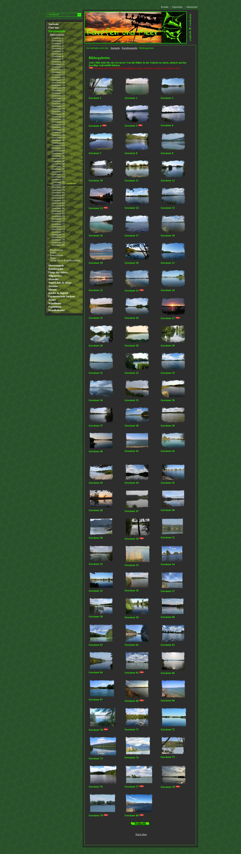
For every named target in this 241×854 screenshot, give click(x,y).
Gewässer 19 (58, 85)
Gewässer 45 (58, 153)
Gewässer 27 (58, 106)
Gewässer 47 (58, 158)
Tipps (53, 258)
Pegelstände (54, 307)
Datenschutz (192, 7)
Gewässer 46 (58, 156)
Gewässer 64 (58, 203)
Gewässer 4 (57, 46)
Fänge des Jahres (58, 272)
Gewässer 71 (58, 221)
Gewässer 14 (58, 72)
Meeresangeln (56, 265)
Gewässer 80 (58, 245)
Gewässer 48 (58, 161)
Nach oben (141, 834)
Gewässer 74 (58, 229)
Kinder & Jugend (58, 293)
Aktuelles (53, 279)
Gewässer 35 (58, 127)
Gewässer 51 (58, 169)
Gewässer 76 (58, 234)
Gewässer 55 (58, 179)
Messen (52, 289)
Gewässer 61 (58, 195)
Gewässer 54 (58, 177)
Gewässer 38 (58, 135)
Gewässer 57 (58, 184)
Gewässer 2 (57, 40)
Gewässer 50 (58, 166)
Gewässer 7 (57, 53)
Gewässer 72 (58, 224)
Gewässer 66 (58, 208)
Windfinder (54, 303)
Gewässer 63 (58, 200)
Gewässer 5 (57, 48)
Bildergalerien (57, 34)
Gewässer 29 (58, 111)
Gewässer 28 (58, 108)
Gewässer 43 (58, 148)
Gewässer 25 (58, 101)
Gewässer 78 (58, 239)
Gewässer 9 (57, 59)
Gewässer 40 (58, 140)
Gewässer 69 (58, 216)
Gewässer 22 (58, 93)
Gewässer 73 (58, 226)
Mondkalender (56, 310)
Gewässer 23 (58, 95)
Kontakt (164, 7)
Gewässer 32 (58, 119)
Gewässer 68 (58, 213)
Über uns (53, 27)
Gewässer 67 (58, 211)
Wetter (52, 300)
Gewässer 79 (58, 242)
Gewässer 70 (58, 218)
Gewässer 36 (58, 129)
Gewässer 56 (58, 182)
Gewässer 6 (57, 51)
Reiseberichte (55, 269)
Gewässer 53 (58, 174)
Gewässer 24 (58, 98)
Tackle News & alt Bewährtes (65, 260)
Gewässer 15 (58, 74)
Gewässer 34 (58, 124)
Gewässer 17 (58, 80)
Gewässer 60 (58, 192)
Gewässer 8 (57, 56)
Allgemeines (55, 276)
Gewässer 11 (58, 64)
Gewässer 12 (58, 66)
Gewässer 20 (58, 87)
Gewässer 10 (58, 61)
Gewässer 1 (57, 38)
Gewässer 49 (58, 163)
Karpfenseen (56, 250)
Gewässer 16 (58, 77)
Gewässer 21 (58, 90)
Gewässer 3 (57, 43)
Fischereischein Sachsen (61, 296)
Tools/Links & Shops (59, 282)
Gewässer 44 (58, 150)
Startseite (53, 24)
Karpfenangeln (56, 31)
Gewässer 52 (58, 171)
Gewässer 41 (58, 142)
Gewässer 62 (58, 197)
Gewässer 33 (58, 122)
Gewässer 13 (58, 69)
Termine (53, 286)
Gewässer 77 (58, 237)
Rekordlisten (56, 255)
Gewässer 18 (58, 82)
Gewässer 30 (58, 114)
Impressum (177, 7)
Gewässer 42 (58, 145)
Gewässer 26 (58, 103)
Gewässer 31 (58, 116)
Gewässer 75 (58, 232)
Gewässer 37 (58, 132)
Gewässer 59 (58, 190)
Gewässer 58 (58, 187)
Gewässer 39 (58, 137)
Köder (53, 252)
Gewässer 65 (58, 205)
